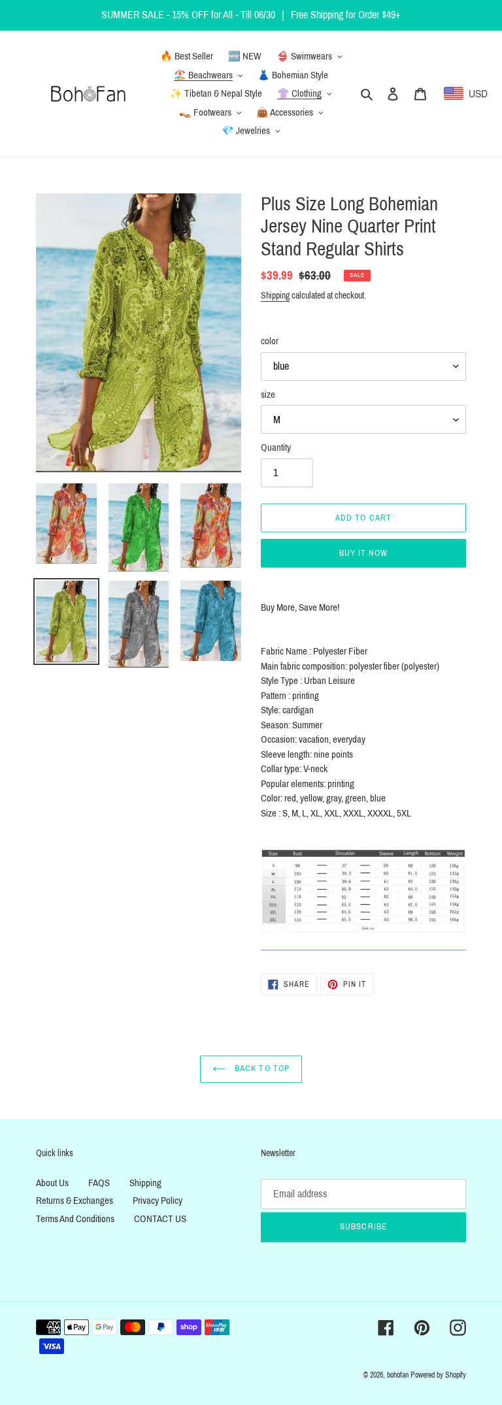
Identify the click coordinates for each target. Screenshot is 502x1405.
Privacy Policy (157, 1200)
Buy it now (363, 553)
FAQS (99, 1183)
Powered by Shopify (438, 1375)
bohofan (398, 1375)
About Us (52, 1183)
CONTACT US (160, 1219)
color (269, 341)
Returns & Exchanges (74, 1200)
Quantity (276, 447)
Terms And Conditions (75, 1219)
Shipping (275, 295)
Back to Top (260, 1068)
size (268, 394)
